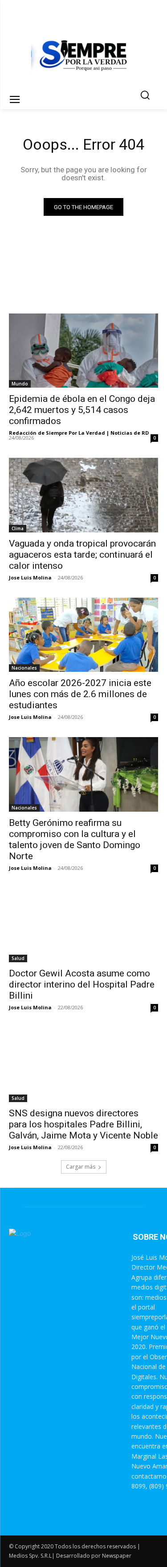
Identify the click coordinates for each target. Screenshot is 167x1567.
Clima (18, 528)
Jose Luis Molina (30, 577)
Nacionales (24, 668)
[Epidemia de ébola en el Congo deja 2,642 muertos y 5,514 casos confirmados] (83, 350)
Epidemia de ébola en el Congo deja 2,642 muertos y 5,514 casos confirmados (82, 409)
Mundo (20, 384)
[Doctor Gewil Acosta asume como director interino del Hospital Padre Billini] (83, 925)
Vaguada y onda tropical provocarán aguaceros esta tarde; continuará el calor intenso (82, 554)
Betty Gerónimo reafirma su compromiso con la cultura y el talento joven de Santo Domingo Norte (74, 839)
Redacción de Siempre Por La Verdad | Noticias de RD (79, 432)
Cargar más (80, 1166)
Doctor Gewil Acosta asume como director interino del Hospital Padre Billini (82, 984)
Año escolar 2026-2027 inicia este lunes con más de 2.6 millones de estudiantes (80, 694)
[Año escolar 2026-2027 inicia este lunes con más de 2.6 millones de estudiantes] (83, 635)
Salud (18, 958)
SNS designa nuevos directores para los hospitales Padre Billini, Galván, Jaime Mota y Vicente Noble (83, 1124)
